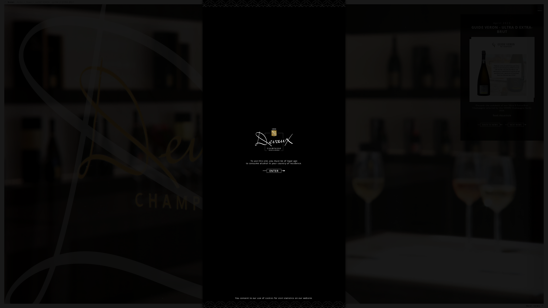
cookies (269, 298)
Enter (274, 171)
